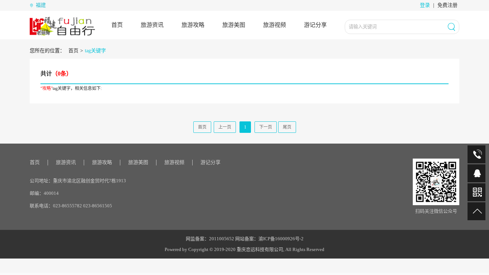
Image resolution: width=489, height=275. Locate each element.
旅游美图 (233, 25)
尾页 (287, 127)
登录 (425, 5)
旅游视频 (274, 25)
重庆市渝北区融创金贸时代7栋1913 (89, 180)
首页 (117, 25)
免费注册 (447, 5)
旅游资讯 (152, 25)
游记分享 (315, 25)
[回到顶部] (476, 211)
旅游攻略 (192, 25)
